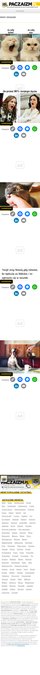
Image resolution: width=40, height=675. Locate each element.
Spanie (18, 569)
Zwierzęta (5, 593)
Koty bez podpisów (9, 529)
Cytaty (31, 506)
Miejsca (14, 536)
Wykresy (12, 586)
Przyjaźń (15, 556)
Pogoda (4, 549)
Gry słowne (6, 519)
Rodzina (28, 559)
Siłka (30, 563)
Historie (32, 519)
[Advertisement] (20, 453)
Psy (32, 556)
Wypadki (21, 586)
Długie (11, 513)
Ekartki (18, 513)
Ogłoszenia (18, 543)
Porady (27, 549)
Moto (29, 536)
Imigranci (5, 523)
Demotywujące (20, 509)
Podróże (31, 546)
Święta (32, 569)
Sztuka (4, 573)
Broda (28, 503)
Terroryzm (15, 576)
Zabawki (30, 586)
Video (20, 579)
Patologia (28, 543)
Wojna (20, 583)
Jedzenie (5, 526)
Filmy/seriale (6, 516)
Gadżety (24, 516)
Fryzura (16, 516)
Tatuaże (20, 573)
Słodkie (12, 573)
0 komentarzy (6, 62)
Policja (12, 549)
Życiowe (15, 593)
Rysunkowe (15, 563)
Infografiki (23, 523)
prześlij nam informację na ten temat (18, 644)
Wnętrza (12, 583)
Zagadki (5, 589)
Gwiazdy (15, 519)
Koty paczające (24, 529)
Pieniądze (11, 546)
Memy (30, 533)
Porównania (6, 553)
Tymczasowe (26, 576)
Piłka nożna (21, 546)
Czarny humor (7, 509)
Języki (13, 526)
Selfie (24, 563)
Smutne (4, 569)
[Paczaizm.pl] (20, 4)
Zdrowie (21, 589)
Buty (3, 506)
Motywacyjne (7, 539)
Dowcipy (31, 509)
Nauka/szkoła (7, 543)
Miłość (22, 536)
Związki (29, 589)
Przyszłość (24, 556)
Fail (24, 513)
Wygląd (4, 586)
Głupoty (24, 519)
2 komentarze (6, 123)
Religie (20, 559)
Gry (31, 516)
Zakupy (12, 589)
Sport (26, 569)
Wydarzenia (29, 583)
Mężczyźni (6, 536)
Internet (32, 523)
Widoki (4, 583)
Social (12, 569)
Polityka (20, 549)
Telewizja (5, 576)
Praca (15, 553)
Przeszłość (6, 556)
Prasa (22, 553)
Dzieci (4, 513)
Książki (14, 533)
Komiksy (28, 526)
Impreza (14, 523)
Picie (3, 546)
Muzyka (17, 539)
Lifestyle (22, 533)
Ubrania (5, 579)
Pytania (4, 559)
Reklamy (13, 559)
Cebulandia (11, 506)
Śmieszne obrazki (21, 566)
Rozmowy (5, 563)
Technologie (29, 573)
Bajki (4, 503)
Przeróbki (29, 553)
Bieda (10, 503)
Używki (12, 579)
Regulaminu (21, 645)
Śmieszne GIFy (7, 566)
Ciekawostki (22, 506)
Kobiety (20, 526)
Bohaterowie (19, 503)
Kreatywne (6, 533)
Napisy (24, 539)
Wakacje (27, 579)
